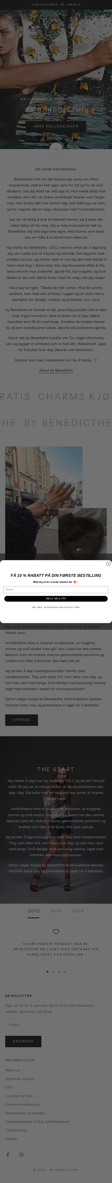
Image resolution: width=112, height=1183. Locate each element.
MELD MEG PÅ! (56, 598)
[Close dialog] (108, 564)
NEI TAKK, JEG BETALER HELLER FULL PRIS (56, 607)
